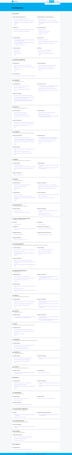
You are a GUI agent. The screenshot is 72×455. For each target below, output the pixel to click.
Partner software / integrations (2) (21, 408)
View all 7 (15, 54)
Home (47, 1)
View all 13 (15, 90)
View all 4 (40, 44)
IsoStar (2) (16, 295)
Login (56, 1)
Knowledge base (52, 1)
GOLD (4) (16, 179)
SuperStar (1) (17, 339)
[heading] (24, 17)
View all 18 (15, 335)
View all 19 (40, 34)
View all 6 (15, 102)
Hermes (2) (16, 366)
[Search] (59, 4)
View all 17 (15, 189)
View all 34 (15, 255)
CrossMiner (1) (17, 444)
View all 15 (15, 117)
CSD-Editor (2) (17, 352)
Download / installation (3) (19, 59)
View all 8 (15, 24)
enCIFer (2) (16, 311)
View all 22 (15, 281)
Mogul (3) (16, 159)
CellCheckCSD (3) (17, 392)
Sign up (58, 1)
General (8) (16, 13)
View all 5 (40, 24)
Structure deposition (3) (19, 244)
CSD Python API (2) (18, 204)
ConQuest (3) (17, 131)
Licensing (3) (17, 80)
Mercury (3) (16, 106)
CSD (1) (15, 323)
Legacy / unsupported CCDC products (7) (22, 218)
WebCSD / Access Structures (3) (20, 270)
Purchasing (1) (17, 431)
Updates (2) (16, 377)
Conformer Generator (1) (19, 420)
